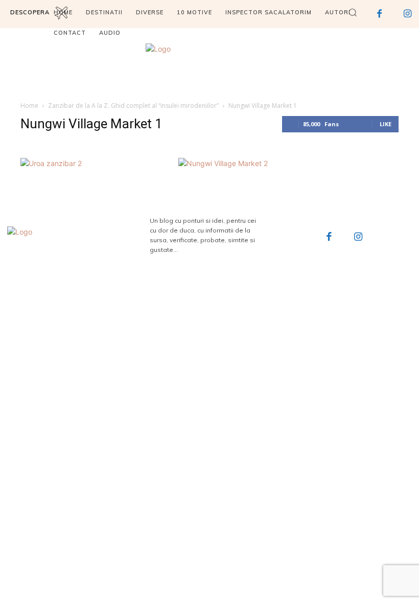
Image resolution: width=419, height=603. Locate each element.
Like (385, 124)
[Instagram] (358, 237)
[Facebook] (329, 237)
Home (29, 105)
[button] (352, 12)
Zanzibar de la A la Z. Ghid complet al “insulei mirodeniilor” (133, 105)
